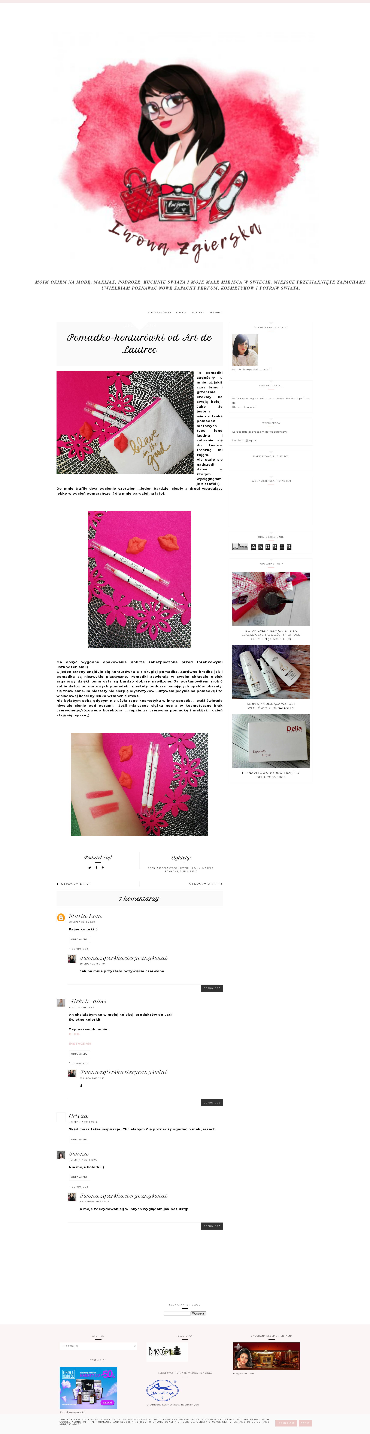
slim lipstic (188, 871)
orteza (78, 1116)
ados (151, 868)
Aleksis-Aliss (88, 1001)
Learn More (286, 1423)
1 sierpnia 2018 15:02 (83, 1160)
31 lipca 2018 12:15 (92, 1078)
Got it (305, 1423)
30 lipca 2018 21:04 (93, 964)
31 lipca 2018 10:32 (81, 1007)
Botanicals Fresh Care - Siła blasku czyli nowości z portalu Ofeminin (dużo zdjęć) (271, 635)
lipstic (184, 868)
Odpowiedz (79, 939)
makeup (208, 868)
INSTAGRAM (80, 1044)
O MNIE (181, 312)
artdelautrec (167, 868)
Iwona (79, 1154)
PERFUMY (215, 312)
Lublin (196, 868)
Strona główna (159, 312)
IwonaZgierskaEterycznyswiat (124, 958)
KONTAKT (198, 312)
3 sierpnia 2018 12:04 (94, 1201)
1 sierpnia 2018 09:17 (83, 1122)
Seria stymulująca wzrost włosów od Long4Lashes (271, 706)
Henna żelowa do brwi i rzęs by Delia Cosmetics (271, 775)
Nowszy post (76, 884)
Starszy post (203, 884)
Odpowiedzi (81, 949)
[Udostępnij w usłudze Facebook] (97, 867)
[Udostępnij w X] (89, 867)
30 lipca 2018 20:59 (82, 922)
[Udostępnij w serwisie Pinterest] (103, 867)
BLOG (74, 1034)
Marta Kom (86, 916)
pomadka (171, 871)
